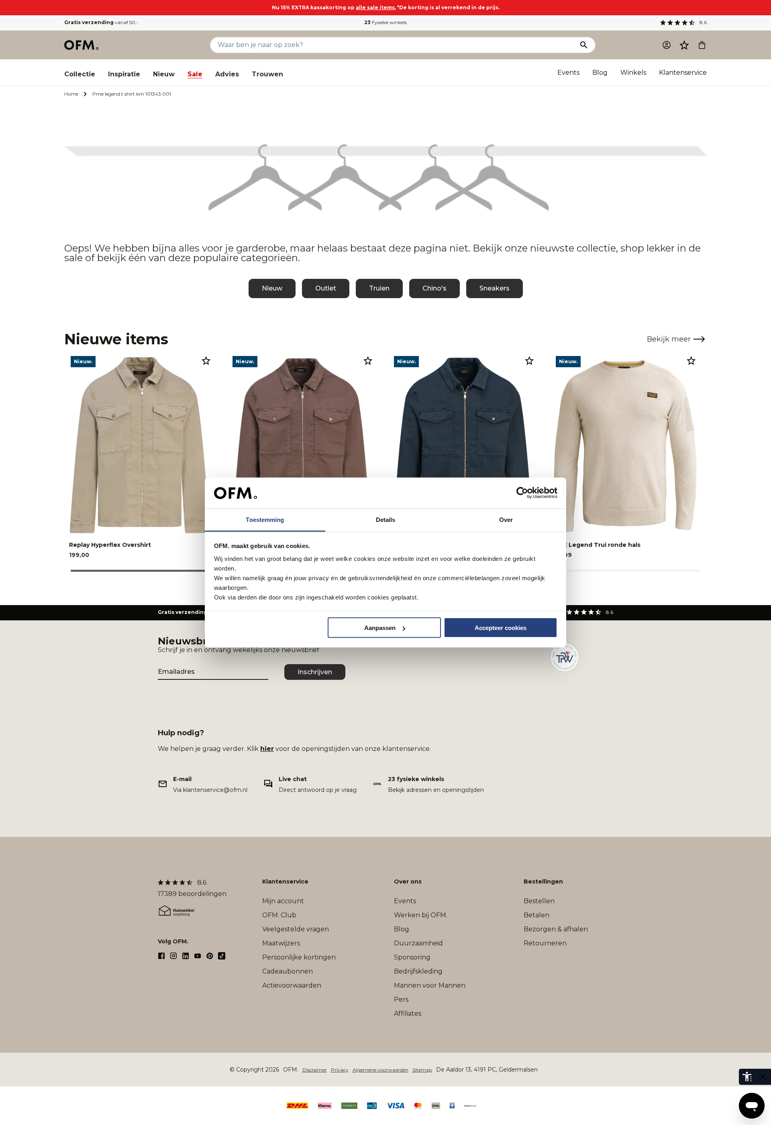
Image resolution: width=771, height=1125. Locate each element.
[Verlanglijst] (684, 45)
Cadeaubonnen (287, 971)
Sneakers (494, 288)
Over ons (408, 881)
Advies (227, 74)
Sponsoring (412, 957)
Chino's (434, 288)
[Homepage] (82, 45)
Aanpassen (380, 627)
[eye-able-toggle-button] (763, 1077)
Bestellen (539, 901)
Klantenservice (683, 72)
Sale (195, 74)
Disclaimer (314, 1070)
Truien (379, 288)
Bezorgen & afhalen (556, 929)
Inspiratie (124, 74)
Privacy (340, 1070)
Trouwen (267, 74)
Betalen (536, 915)
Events (568, 72)
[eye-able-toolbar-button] (747, 1077)
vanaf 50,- (101, 22)
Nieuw (164, 74)
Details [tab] (386, 519)
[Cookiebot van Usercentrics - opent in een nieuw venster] (522, 493)
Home (71, 94)
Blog (600, 72)
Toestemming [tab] (265, 519)
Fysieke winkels (385, 22)
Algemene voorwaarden (380, 1070)
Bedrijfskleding (418, 971)
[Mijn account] (666, 45)
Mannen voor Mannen (429, 985)
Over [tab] (506, 519)
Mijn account (283, 901)
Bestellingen (543, 881)
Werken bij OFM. (420, 915)
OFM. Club (279, 915)
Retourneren (545, 943)
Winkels (633, 72)
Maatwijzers (281, 943)
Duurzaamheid (418, 943)
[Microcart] (702, 45)
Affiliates (407, 1013)
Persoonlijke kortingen (299, 957)
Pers (401, 999)
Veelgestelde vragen (295, 929)
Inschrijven (315, 672)
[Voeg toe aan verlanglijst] (206, 360)
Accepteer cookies (500, 627)
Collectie (79, 74)
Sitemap (422, 1070)
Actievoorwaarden (291, 985)
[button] (684, 45)
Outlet (325, 288)
